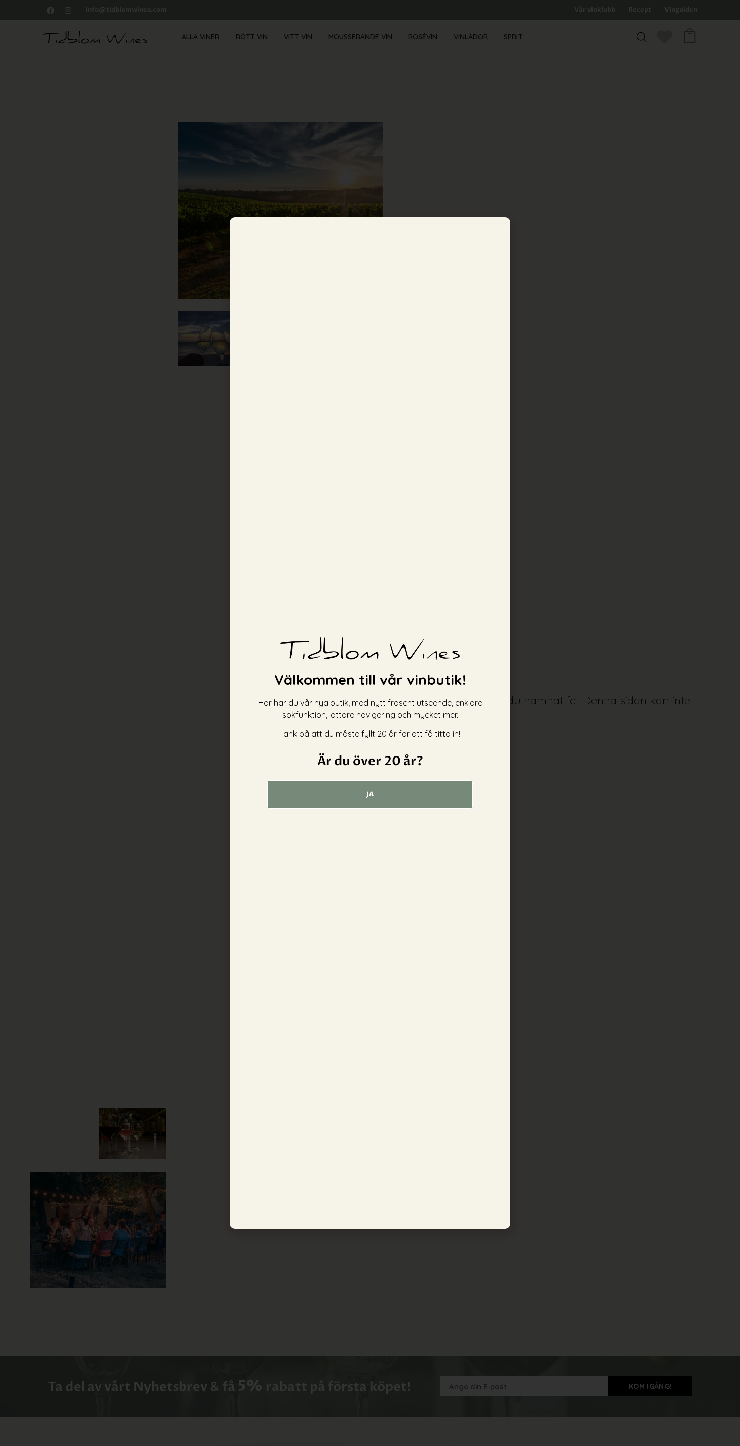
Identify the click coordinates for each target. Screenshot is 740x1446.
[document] (370, 723)
